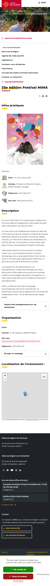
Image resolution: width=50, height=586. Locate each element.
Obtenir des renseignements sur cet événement (20, 305)
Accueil (5, 11)
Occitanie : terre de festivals (13, 64)
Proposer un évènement (12, 77)
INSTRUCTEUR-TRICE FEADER (16, 496)
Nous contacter (13, 528)
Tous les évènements (14, 82)
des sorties (18, 38)
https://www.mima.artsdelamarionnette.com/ (21, 341)
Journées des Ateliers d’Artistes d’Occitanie (20, 73)
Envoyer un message (13, 353)
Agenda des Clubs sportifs (13, 56)
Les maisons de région (15, 535)
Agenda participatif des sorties (14, 14)
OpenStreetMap (32, 419)
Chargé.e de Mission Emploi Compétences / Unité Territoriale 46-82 (25, 485)
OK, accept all (19, 569)
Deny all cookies (19, 576)
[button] (25, 394)
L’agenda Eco (7, 60)
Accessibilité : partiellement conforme (37, 553)
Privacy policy (43, 574)
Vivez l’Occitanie (17, 11)
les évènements (11, 47)
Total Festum (7, 69)
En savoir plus (7, 505)
